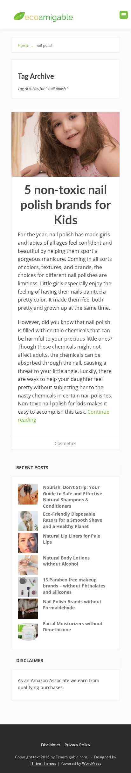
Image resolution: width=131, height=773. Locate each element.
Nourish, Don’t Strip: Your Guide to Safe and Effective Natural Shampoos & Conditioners (72, 496)
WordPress (91, 763)
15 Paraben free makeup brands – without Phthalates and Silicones (74, 586)
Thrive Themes (43, 763)
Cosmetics (65, 443)
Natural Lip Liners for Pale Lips (71, 539)
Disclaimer (50, 745)
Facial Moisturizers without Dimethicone (73, 626)
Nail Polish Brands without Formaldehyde (72, 605)
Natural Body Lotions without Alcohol (66, 561)
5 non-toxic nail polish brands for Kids (65, 205)
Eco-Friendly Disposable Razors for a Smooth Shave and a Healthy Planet (72, 520)
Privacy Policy (77, 745)
